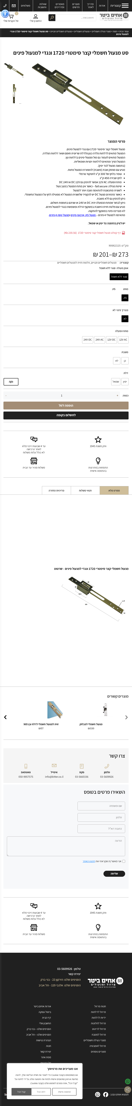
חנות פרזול (100, 1006)
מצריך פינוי (122, 310)
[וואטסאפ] (97, 1094)
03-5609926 (106, 776)
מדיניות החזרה (56, 490)
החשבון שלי (45, 1023)
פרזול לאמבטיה (98, 1046)
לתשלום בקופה (66, 415)
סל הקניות (45, 1063)
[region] (44, 1081)
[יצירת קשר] (13, 5)
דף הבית (46, 1017)
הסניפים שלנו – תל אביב (38, 1034)
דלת (126, 373)
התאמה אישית (64, 1091)
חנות (115, 31)
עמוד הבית (124, 31)
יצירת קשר (74, 974)
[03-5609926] (5, 5)
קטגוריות (115, 6)
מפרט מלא (114, 490)
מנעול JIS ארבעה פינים (83, 215)
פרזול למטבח (99, 1034)
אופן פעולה (122, 268)
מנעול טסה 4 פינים (59, 215)
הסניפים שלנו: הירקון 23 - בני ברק (61, 980)
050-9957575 (26, 776)
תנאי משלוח (85, 490)
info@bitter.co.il (54, 776)
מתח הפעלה (121, 331)
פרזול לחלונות (98, 1023)
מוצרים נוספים (98, 1051)
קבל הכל (21, 1091)
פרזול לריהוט (99, 1029)
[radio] (119, 276)
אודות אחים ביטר (42, 1006)
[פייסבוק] (105, 1094)
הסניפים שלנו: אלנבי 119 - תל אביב (60, 985)
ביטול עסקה (45, 1012)
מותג (125, 289)
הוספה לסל (66, 405)
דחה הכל (41, 1091)
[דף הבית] (114, 17)
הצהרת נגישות (43, 1040)
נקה (11, 381)
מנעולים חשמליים (82, 31)
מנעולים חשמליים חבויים (61, 31)
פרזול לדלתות (98, 1012)
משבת (125, 352)
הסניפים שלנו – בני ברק (39, 1029)
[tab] (114, 490)
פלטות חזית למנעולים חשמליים (73, 262)
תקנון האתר (89, 861)
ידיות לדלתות (99, 1017)
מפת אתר (46, 1057)
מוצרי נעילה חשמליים (101, 31)
